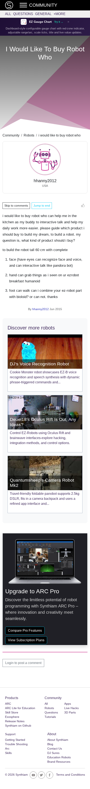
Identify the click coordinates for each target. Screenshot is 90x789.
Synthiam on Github (18, 725)
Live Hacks (71, 708)
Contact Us (54, 748)
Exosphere (12, 716)
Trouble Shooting (16, 744)
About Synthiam (57, 739)
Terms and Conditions (70, 774)
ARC (8, 703)
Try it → (58, 21)
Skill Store (11, 712)
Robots (29, 135)
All (8, 14)
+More (60, 14)
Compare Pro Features (25, 630)
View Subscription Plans (26, 640)
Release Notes (14, 721)
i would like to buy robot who (60, 135)
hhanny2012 (40, 309)
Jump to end (41, 205)
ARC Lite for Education (20, 708)
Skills (8, 753)
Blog (50, 744)
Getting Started (15, 739)
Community (11, 135)
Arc (7, 748)
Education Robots (59, 757)
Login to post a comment (23, 663)
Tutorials (50, 716)
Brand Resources (58, 761)
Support (10, 734)
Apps (67, 703)
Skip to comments (16, 205)
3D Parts (70, 712)
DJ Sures (53, 753)
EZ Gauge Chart (40, 21)
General (43, 14)
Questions (23, 14)
